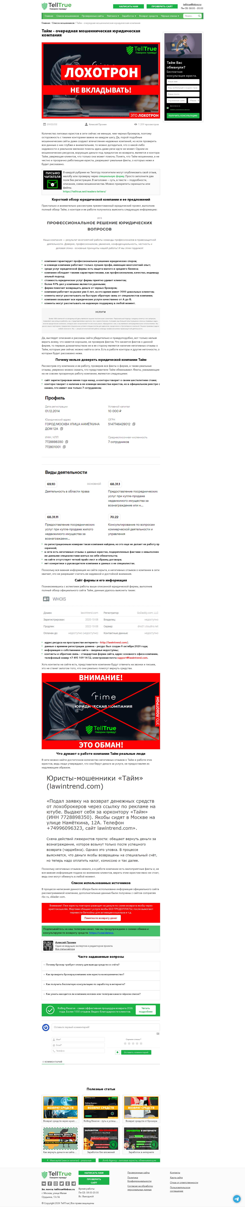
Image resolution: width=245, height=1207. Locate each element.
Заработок (128, 15)
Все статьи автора (65, 949)
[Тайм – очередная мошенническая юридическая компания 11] (101, 466)
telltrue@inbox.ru (192, 4)
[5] (141, 1043)
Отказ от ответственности (184, 1182)
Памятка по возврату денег (101, 918)
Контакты (175, 1172)
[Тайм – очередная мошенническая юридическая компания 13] (101, 711)
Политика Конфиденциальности (139, 1179)
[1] (125, 1043)
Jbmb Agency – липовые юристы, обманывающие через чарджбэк (129, 1160)
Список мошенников (67, 15)
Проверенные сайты (93, 15)
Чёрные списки (169, 15)
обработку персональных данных (180, 109)
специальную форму (111, 176)
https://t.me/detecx (101, 932)
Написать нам (128, 6)
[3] (133, 1043)
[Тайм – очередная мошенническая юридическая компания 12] (101, 616)
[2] (129, 1043)
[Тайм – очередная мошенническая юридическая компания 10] (101, 320)
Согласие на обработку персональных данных (140, 1188)
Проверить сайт (162, 6)
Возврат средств (148, 15)
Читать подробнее (146, 1010)
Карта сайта (176, 1177)
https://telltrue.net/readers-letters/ (84, 191)
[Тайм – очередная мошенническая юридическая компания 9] (101, 235)
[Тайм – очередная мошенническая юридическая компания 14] (101, 818)
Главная (49, 15)
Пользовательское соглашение (180, 1189)
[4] (137, 1043)
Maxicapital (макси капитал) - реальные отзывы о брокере (70, 1160)
